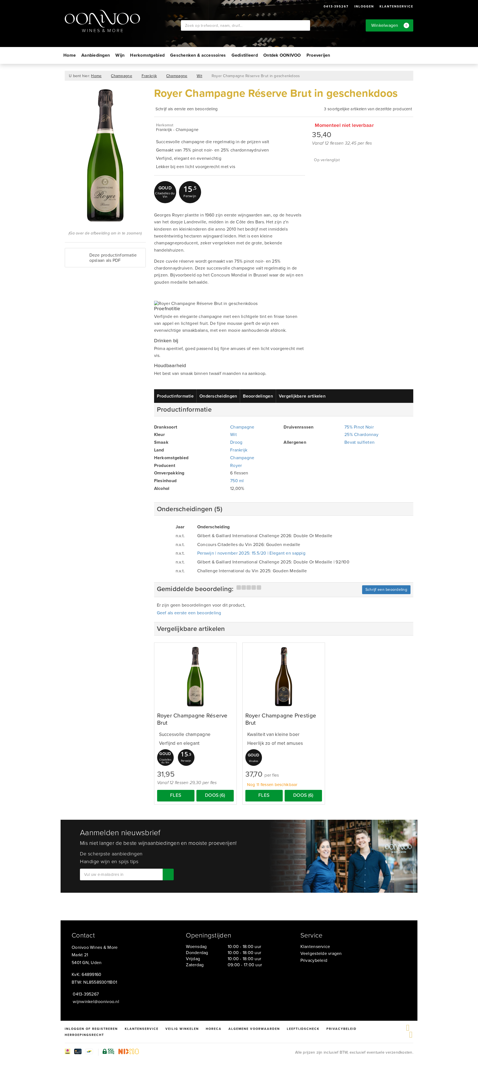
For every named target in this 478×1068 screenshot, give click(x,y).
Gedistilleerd (245, 55)
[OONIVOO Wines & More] (123, 21)
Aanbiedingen (95, 55)
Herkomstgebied (147, 55)
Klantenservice (396, 6)
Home (69, 55)
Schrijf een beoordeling (386, 589)
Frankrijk (149, 76)
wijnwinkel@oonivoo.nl (96, 1001)
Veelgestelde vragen (321, 953)
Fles (175, 795)
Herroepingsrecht (84, 1035)
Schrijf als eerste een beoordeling (186, 109)
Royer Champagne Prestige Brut (280, 719)
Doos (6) (215, 795)
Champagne (121, 76)
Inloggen (364, 6)
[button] (190, 192)
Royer (236, 465)
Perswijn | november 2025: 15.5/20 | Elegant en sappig (251, 553)
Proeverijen (318, 55)
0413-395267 (336, 6)
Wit (199, 76)
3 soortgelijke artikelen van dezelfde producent (368, 109)
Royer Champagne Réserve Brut (192, 719)
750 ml (237, 480)
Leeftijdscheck (303, 1029)
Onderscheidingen (218, 396)
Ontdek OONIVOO (282, 55)
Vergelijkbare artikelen (302, 396)
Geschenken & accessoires (198, 55)
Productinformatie (175, 396)
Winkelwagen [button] (389, 25)
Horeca (214, 1029)
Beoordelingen (258, 396)
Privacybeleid (313, 960)
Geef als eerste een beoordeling (189, 613)
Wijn (119, 55)
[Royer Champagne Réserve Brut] (195, 677)
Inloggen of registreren (91, 1029)
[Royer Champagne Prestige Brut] (284, 677)
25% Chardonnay (361, 434)
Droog (236, 442)
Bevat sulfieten (359, 442)
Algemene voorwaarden (254, 1029)
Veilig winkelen (182, 1029)
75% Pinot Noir (359, 427)
